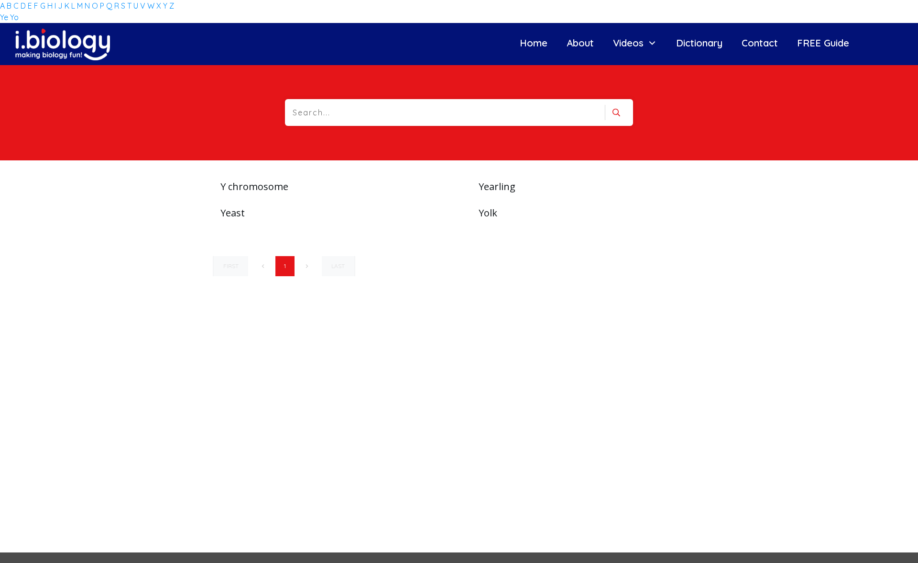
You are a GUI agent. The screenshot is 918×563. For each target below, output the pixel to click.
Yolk (488, 212)
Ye (5, 17)
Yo (14, 17)
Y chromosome (254, 186)
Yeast (232, 212)
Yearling (497, 186)
